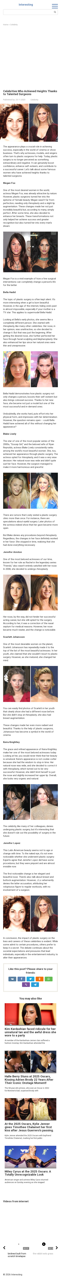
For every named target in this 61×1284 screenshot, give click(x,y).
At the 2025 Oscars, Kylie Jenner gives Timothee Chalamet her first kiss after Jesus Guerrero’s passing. (29, 1127)
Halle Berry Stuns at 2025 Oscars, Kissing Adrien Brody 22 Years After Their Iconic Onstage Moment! (29, 1080)
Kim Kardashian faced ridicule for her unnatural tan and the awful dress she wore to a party (30, 1032)
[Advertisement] (30, 58)
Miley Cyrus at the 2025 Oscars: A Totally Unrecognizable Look (28, 1173)
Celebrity (34, 100)
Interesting (26, 4)
